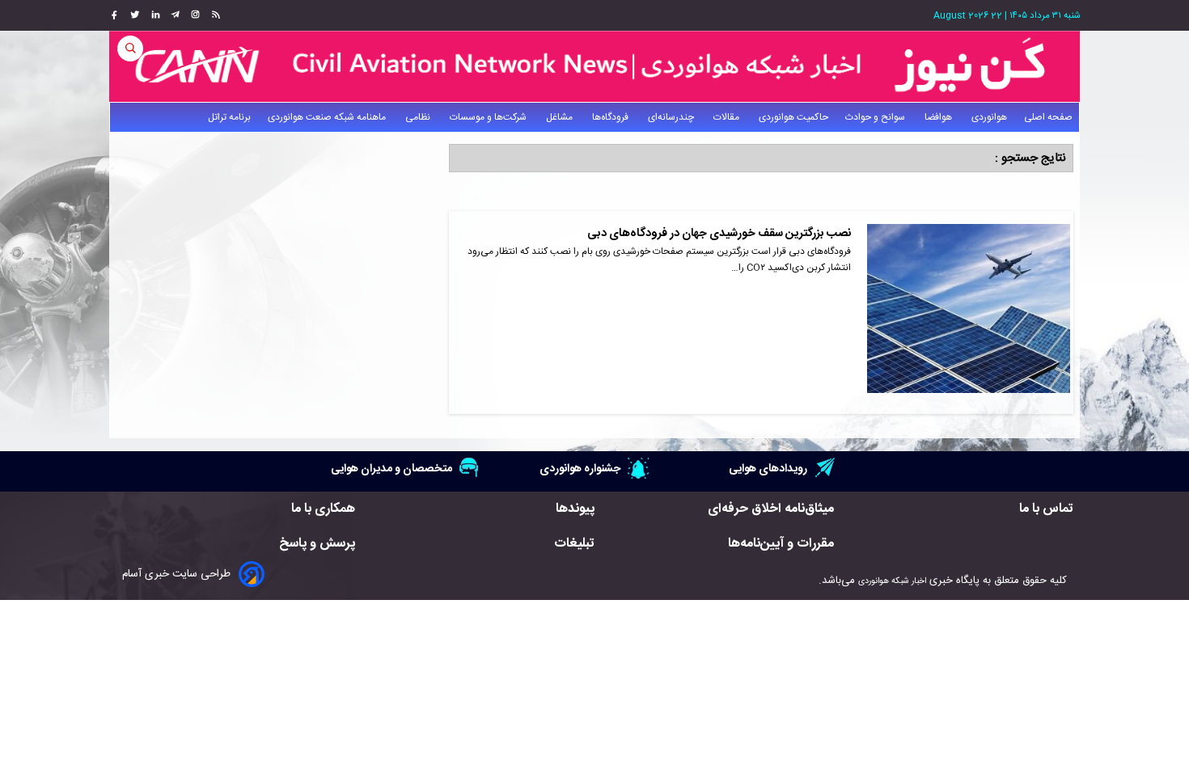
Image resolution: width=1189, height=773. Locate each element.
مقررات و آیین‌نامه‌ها (781, 544)
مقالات (727, 117)
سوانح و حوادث (876, 117)
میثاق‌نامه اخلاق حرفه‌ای (771, 509)
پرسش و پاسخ (317, 544)
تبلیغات (574, 544)
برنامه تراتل (229, 117)
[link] (214, 15)
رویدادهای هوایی (768, 468)
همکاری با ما (323, 509)
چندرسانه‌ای (672, 117)
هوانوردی (989, 117)
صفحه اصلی (1048, 117)
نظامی (419, 117)
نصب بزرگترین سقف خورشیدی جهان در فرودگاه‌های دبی (719, 233)
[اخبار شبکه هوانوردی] (594, 66)
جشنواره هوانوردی (579, 468)
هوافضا (939, 117)
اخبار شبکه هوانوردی (892, 581)
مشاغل (560, 117)
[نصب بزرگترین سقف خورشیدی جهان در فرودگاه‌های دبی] (968, 312)
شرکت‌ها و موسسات (489, 117)
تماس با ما (1046, 509)
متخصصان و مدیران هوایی (391, 468)
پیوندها (575, 509)
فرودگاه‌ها (611, 117)
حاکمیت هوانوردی (793, 117)
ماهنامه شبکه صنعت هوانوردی (328, 117)
